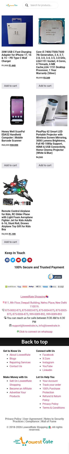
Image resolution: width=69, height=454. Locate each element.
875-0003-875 (30, 310)
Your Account (50, 380)
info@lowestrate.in (49, 325)
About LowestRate (20, 354)
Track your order (52, 384)
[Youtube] (18, 260)
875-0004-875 (47, 310)
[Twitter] (12, 260)
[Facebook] (7, 260)
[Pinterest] (29, 260)
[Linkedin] (24, 260)
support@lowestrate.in (25, 325)
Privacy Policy (50, 403)
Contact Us (16, 366)
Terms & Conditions (54, 407)
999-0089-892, (37, 314)
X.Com (46, 358)
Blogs (13, 358)
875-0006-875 (20, 314)
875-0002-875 (13, 310)
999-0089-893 (54, 314)
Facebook (48, 354)
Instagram (48, 362)
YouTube (47, 366)
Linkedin (47, 370)
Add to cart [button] (10, 85)
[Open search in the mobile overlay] (40, 5)
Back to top (35, 342)
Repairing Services (20, 362)
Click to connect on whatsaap (35, 331)
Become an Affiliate (21, 388)
